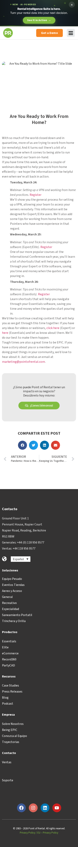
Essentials (9, 641)
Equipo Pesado (12, 579)
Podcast (7, 703)
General (7, 597)
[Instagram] (33, 807)
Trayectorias (10, 742)
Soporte (7, 780)
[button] (22, 445)
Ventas (6, 762)
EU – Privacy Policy (47, 833)
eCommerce (10, 653)
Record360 (9, 659)
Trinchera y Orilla (14, 621)
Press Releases (12, 691)
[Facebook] (21, 807)
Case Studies (10, 685)
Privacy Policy (27, 833)
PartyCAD (8, 665)
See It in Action (39, 20)
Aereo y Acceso (12, 591)
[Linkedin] (45, 807)
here (5, 333)
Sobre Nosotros (13, 724)
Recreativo (9, 603)
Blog (5, 697)
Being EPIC (9, 730)
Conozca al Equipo (14, 736)
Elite (5, 647)
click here (52, 328)
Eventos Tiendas (13, 585)
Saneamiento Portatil (17, 615)
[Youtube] (56, 807)
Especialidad (10, 609)
